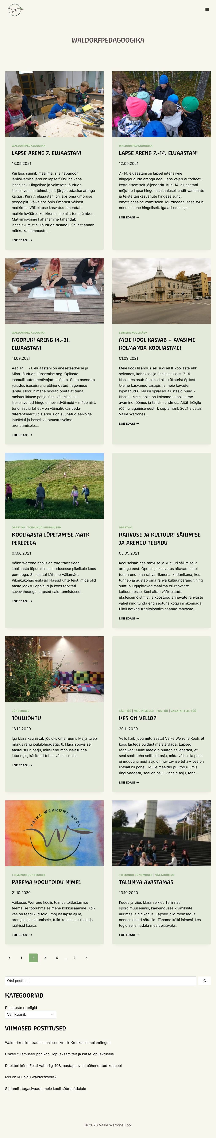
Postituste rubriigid (21, 1008)
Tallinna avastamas (146, 882)
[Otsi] (204, 981)
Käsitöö (125, 710)
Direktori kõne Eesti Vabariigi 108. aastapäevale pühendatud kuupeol (63, 1066)
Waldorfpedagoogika (29, 145)
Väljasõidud (165, 875)
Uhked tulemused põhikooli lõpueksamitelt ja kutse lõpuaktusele (59, 1054)
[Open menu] (207, 9)
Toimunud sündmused (44, 527)
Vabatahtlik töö (183, 710)
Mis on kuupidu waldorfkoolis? (31, 1077)
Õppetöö (18, 527)
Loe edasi (22, 240)
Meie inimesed (144, 710)
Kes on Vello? (138, 718)
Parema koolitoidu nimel (46, 882)
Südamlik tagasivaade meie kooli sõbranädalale (45, 1089)
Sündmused (21, 710)
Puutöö (162, 710)
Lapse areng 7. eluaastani (47, 153)
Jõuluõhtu (26, 718)
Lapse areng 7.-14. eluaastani (158, 153)
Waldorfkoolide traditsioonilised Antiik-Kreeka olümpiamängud (58, 1043)
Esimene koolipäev (133, 332)
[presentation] (54, 104)
